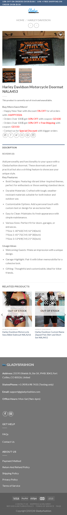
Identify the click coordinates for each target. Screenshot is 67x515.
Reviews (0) (8, 154)
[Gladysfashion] (33, 11)
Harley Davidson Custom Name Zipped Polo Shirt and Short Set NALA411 (49, 335)
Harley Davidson (39, 20)
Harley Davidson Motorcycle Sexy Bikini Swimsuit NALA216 (16, 333)
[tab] (33, 147)
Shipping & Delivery (40, 504)
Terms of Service (45, 506)
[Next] (59, 48)
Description (9, 147)
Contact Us (21, 504)
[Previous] (7, 48)
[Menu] (4, 11)
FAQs (58, 506)
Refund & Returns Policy (20, 506)
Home (20, 20)
